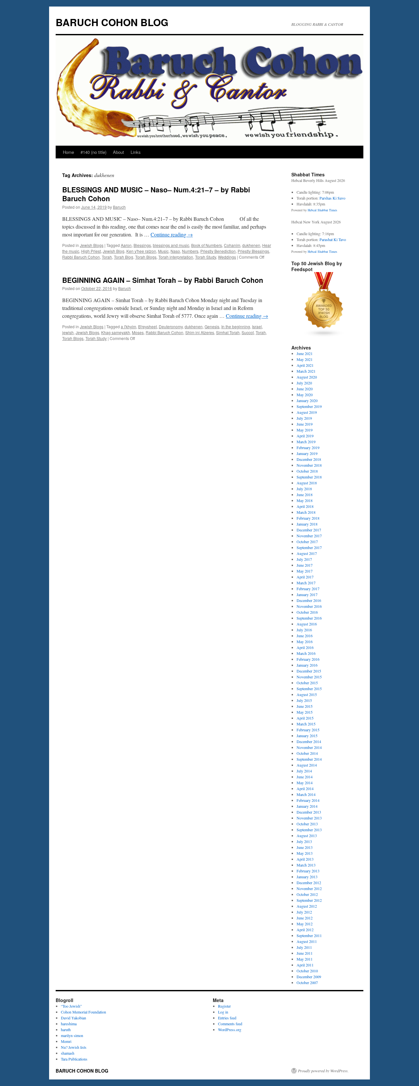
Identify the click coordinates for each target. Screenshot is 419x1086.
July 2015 (304, 700)
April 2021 (305, 365)
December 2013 (309, 812)
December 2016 (309, 600)
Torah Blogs (145, 257)
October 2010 (307, 970)
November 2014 (309, 747)
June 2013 (305, 847)
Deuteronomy (171, 326)
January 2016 (307, 665)
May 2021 (305, 359)
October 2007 (307, 982)
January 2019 (307, 453)
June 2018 (305, 494)
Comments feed (230, 1023)
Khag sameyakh (115, 332)
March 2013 (306, 864)
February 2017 (308, 588)
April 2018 (305, 506)
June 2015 (305, 706)
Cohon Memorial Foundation (83, 1011)
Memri (66, 1041)
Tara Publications (74, 1059)
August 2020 (307, 377)
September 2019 (309, 406)
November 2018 (309, 465)
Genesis (212, 326)
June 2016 (305, 635)
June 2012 (305, 917)
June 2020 (305, 388)
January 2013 (307, 876)
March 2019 (306, 441)
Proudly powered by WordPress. (323, 1070)
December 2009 (309, 976)
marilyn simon (72, 1035)
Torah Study (205, 257)
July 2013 (304, 841)
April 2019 (305, 435)
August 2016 (307, 623)
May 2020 (305, 394)
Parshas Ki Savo (332, 198)
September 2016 (309, 618)
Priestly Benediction (218, 251)
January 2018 (307, 524)
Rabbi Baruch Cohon (81, 257)
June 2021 (305, 353)
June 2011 (305, 953)
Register (224, 1006)
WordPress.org (229, 1029)
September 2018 (309, 476)
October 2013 (307, 823)
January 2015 (307, 735)
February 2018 (308, 518)
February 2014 (308, 800)
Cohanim (232, 245)
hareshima (69, 1023)
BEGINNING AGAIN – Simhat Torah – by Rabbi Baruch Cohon (162, 280)
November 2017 (309, 535)
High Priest (91, 251)
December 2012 (309, 882)
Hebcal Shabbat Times (322, 210)
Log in (223, 1011)
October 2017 (307, 541)
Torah (107, 257)
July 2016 (304, 629)
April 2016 (305, 647)
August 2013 (307, 835)
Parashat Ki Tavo (332, 239)
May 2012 (305, 923)
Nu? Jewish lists (73, 1047)
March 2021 (306, 371)
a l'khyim (128, 326)
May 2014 (305, 782)
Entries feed (227, 1017)
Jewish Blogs (91, 245)
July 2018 (304, 488)
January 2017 (307, 594)
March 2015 (306, 723)
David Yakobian (73, 1017)
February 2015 (308, 729)
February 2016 (308, 659)
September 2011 (309, 935)
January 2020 (307, 400)
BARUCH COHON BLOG (112, 22)
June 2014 (305, 776)
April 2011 (305, 964)
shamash (67, 1053)
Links (136, 152)
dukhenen (251, 245)
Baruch (119, 207)
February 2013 (308, 870)
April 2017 (305, 576)
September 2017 (309, 547)
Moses (138, 332)
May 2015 (305, 712)
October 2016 (307, 612)
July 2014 (304, 770)
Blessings (142, 245)
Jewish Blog (113, 251)
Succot (248, 332)
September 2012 (309, 900)
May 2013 (305, 853)
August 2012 (307, 906)
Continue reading (172, 234)
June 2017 (305, 565)
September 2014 (309, 759)
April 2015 (305, 718)
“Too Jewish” (71, 1006)
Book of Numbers (206, 245)
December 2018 (309, 459)
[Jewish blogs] (324, 335)
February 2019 (308, 447)
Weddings (227, 257)
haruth (66, 1029)
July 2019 (304, 418)
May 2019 (305, 429)
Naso (175, 251)
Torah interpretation (175, 257)
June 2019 (305, 424)
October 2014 (307, 753)
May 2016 (305, 641)
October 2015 (307, 682)
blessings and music (171, 245)
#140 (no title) (93, 152)
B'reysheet (147, 326)
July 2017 (304, 559)
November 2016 (309, 606)
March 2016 (306, 653)
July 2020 (304, 382)
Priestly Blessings (253, 251)
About (118, 152)
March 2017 (306, 582)
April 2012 (305, 929)
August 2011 (307, 941)
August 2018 (307, 482)
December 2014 (309, 741)
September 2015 (309, 688)
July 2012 (304, 912)
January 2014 (307, 806)
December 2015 (309, 670)
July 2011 (304, 947)
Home (68, 152)
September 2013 (309, 829)
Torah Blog (123, 257)
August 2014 (307, 765)
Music (163, 251)
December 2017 (309, 529)
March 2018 (306, 512)
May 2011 (305, 959)
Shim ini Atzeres (199, 332)
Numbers (190, 251)
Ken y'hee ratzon (141, 251)
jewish (68, 332)
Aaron (126, 245)
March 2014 (306, 794)
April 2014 (305, 788)
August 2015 (307, 694)
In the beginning (235, 326)
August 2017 (307, 553)
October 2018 (307, 471)
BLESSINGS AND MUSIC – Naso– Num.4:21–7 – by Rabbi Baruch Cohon (156, 194)
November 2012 (309, 888)
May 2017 (305, 571)
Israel (257, 326)
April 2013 (305, 859)
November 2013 (309, 817)
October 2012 (307, 894)
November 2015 (309, 676)
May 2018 (305, 500)
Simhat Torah (228, 332)
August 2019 (307, 412)
